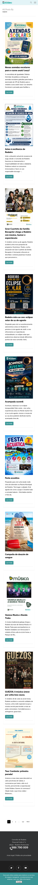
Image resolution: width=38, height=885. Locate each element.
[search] (31, 2)
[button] (35, 2)
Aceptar (19, 882)
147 (23, 821)
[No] (35, 879)
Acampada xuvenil (14, 401)
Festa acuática (12, 478)
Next (28, 821)
